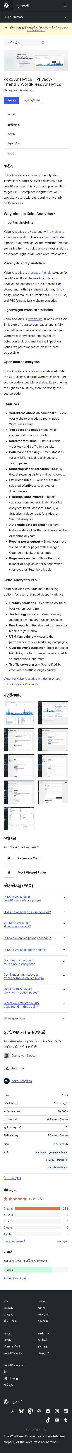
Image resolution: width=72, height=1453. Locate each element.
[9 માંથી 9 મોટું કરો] (29, 812)
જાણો (7, 1333)
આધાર (7, 1340)
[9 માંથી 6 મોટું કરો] (63, 759)
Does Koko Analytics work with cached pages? (21, 990)
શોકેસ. (42, 1301)
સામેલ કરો (44, 1333)
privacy (50, 1159)
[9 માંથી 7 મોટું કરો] (29, 785)
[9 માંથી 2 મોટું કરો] (63, 706)
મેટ (5, 1372)
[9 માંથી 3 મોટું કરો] (29, 733)
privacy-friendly (41, 272)
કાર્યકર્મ (42, 1340)
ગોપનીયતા (10, 1321)
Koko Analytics (21, 1081)
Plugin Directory (13, 16)
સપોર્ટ (10, 153)
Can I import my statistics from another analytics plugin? (24, 976)
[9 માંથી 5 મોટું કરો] (29, 759)
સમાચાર (8, 1308)
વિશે (6, 1301)
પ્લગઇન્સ (43, 1314)
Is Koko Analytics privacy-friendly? (27, 938)
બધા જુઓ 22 (61, 1143)
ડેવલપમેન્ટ (14, 144)
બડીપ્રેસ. (9, 1385)
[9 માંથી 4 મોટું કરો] (63, 733)
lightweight (35, 319)
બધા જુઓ (62, 1241)
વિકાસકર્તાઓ (12, 1346)
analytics (41, 1152)
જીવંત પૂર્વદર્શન (32, 100)
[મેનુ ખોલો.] (66, 5)
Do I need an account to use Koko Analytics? (19, 962)
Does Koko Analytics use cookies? (27, 912)
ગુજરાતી (17, 1402)
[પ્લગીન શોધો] (43, 42)
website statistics (57, 1167)
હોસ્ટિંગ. (8, 1314)
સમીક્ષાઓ (14, 124)
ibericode (17, 1068)
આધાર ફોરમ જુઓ (15, 1278)
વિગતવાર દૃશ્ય (12, 1178)
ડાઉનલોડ (11, 100)
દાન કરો (43, 1346)
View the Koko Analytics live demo (27, 678)
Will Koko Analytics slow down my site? (17, 924)
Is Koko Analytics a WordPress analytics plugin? (22, 898)
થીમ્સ (41, 1308)
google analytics (58, 1152)
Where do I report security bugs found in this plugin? (22, 1004)
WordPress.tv (13, 1353)
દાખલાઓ (43, 1321)
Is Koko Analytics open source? (25, 950)
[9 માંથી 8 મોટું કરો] (63, 785)
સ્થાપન (12, 134)
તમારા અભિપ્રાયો (14, 1241)
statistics (62, 1159)
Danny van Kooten (16, 90)
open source (36, 371)
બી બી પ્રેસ (11, 1378)
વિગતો (11, 114)
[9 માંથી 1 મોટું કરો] (29, 706)
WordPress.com (14, 1365)
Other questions (14, 1018)
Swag (43, 1353)
